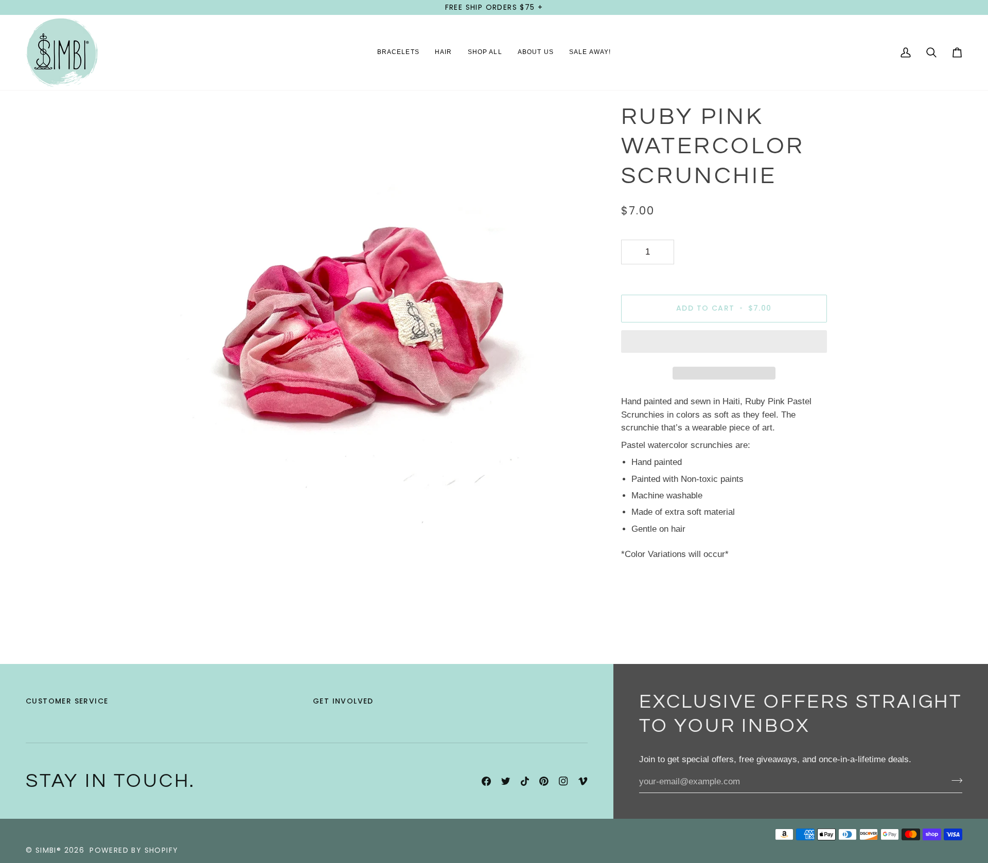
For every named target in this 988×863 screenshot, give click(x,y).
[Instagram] (563, 781)
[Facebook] (486, 781)
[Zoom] (166, 517)
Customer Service (67, 701)
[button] (398, 52)
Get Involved (343, 701)
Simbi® (48, 850)
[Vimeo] (583, 781)
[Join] (953, 780)
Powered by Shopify (134, 850)
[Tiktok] (525, 781)
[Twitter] (505, 781)
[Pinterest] (544, 781)
